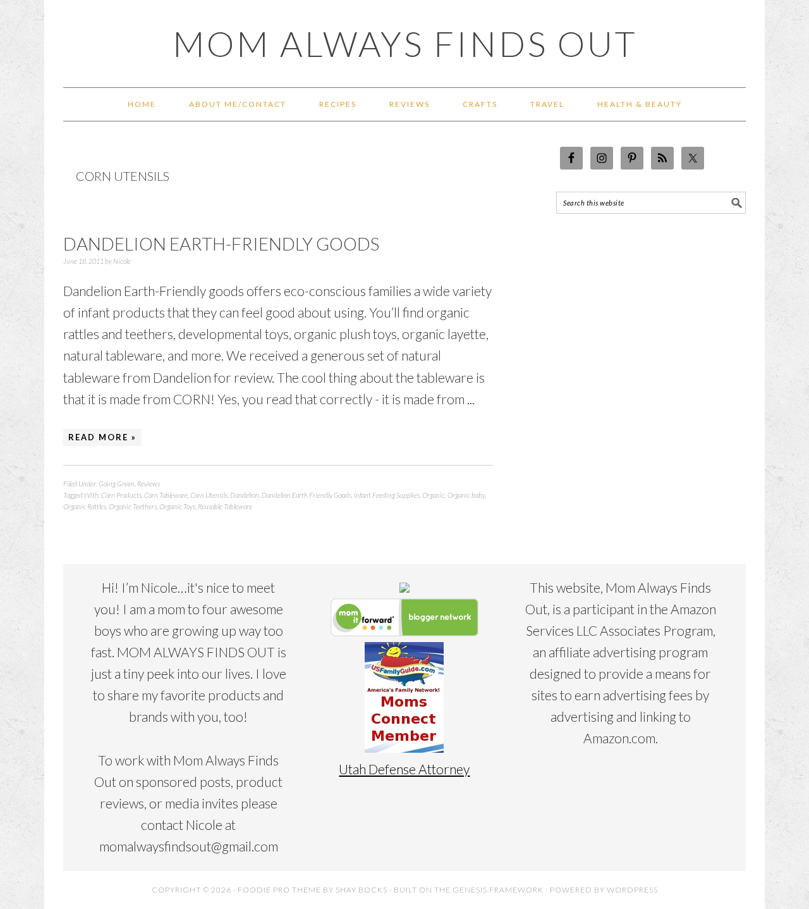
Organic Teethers (133, 506)
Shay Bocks (361, 889)
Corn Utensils (209, 495)
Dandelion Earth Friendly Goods (306, 495)
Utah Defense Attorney (404, 769)
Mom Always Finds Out (405, 44)
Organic (433, 495)
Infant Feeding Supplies (387, 495)
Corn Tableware (166, 495)
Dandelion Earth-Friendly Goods (221, 243)
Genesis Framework (498, 889)
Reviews (148, 483)
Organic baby (466, 495)
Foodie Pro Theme (279, 889)
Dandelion (244, 495)
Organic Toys (177, 506)
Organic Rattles (84, 506)
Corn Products (121, 495)
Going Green (117, 483)
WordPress (632, 889)
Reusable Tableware (225, 506)
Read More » (102, 437)
